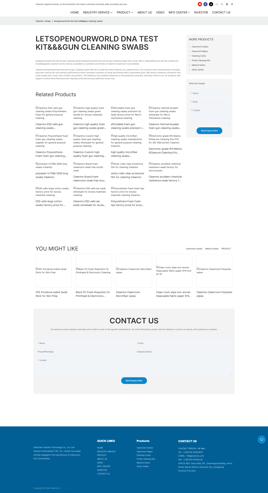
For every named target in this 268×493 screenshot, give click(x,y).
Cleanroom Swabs (194, 248)
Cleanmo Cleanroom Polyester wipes (214, 294)
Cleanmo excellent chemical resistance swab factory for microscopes (165, 178)
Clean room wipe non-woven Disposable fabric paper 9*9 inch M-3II (173, 294)
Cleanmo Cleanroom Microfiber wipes (128, 294)
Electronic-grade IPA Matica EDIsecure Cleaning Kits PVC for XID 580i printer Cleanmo (165, 150)
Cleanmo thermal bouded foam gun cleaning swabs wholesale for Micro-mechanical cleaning (164, 126)
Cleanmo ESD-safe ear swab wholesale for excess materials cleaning (89, 203)
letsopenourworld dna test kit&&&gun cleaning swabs (78, 21)
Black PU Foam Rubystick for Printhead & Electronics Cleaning (93, 294)
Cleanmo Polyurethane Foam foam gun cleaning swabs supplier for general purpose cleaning (51, 154)
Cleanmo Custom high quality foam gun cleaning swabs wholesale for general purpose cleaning (88, 154)
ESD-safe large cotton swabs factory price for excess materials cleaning (51, 203)
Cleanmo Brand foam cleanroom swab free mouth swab (90, 178)
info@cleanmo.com (195, 456)
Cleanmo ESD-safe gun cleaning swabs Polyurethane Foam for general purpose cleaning (50, 126)
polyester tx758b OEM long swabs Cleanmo (52, 175)
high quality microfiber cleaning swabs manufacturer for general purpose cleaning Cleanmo (126, 154)
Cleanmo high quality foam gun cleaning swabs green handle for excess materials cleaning (89, 126)
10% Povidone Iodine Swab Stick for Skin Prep (51, 294)
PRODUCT (226, 248)
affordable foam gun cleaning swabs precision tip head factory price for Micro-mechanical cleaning (127, 126)
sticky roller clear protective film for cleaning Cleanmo (127, 175)
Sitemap (65, 488)
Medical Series (212, 248)
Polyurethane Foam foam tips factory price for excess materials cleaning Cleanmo (127, 203)
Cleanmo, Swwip (43, 21)
